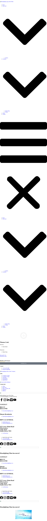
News (3, 4)
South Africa (7, 110)
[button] (23, 166)
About (3, 113)
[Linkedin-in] (8, 399)
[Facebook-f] (1, 399)
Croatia (6, 112)
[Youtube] (14, 399)
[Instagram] (4, 399)
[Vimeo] (11, 399)
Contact (3, 114)
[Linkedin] (8, 443)
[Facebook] (1, 443)
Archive (6, 57)
